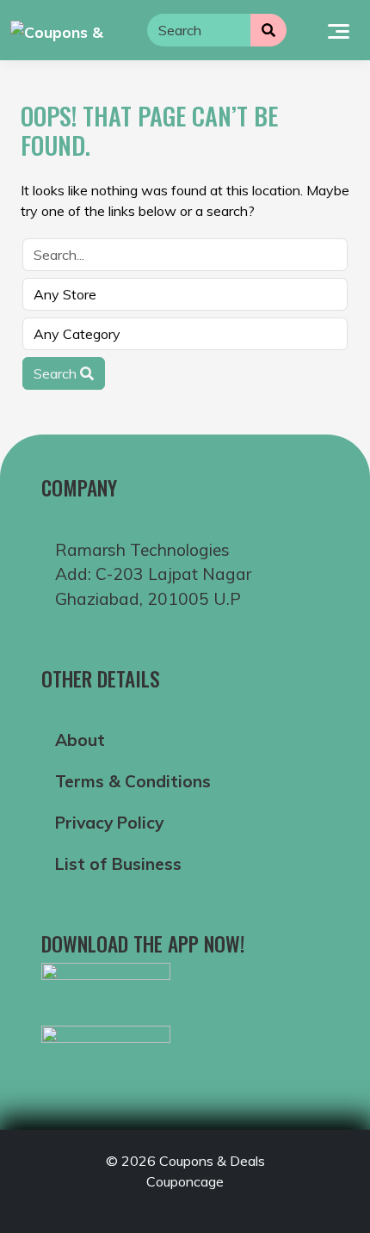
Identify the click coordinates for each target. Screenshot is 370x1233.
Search (57, 373)
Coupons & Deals (212, 1160)
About (80, 740)
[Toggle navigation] (339, 30)
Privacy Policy (109, 822)
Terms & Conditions (133, 781)
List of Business (118, 864)
